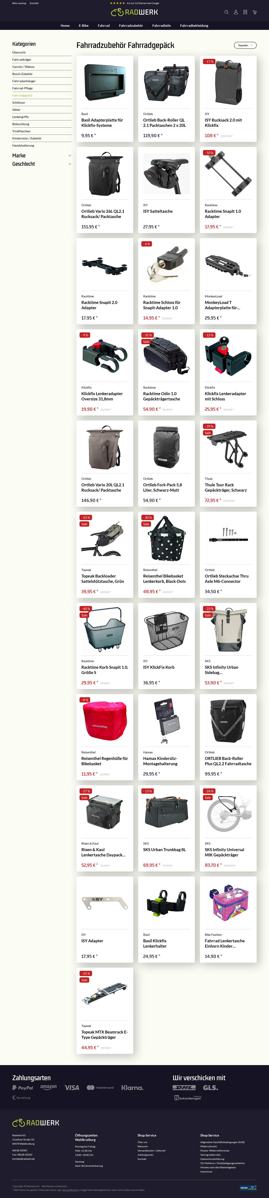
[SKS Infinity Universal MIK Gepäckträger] (228, 828)
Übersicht (19, 52)
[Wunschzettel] (245, 12)
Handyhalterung (23, 145)
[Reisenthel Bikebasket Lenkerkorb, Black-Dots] (166, 555)
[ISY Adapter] (104, 919)
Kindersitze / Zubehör (27, 138)
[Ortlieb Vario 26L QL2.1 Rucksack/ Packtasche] (104, 190)
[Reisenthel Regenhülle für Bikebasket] (104, 737)
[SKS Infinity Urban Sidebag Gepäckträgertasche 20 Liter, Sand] (228, 646)
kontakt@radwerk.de (23, 1158)
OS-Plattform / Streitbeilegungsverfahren (222, 1163)
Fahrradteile (161, 25)
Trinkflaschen (21, 131)
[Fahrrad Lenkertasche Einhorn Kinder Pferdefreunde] (228, 919)
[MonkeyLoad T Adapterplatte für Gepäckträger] (228, 281)
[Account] (236, 12)
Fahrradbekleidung (194, 25)
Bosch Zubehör (22, 74)
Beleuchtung (20, 124)
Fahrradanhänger (24, 81)
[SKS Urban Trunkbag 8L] (166, 828)
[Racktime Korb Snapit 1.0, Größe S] (104, 646)
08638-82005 (19, 1150)
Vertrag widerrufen (210, 1154)
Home (65, 25)
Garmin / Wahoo (23, 66)
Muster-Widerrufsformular (214, 1150)
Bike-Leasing (19, 3)
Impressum (206, 1171)
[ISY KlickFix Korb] (166, 646)
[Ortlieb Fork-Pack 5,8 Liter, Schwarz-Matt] (166, 463)
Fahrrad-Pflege (22, 88)
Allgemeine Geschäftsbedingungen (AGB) (222, 1142)
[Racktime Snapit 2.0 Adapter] (104, 281)
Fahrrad (104, 25)
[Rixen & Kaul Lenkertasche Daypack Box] (104, 828)
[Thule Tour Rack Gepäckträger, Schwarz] (228, 463)
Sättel (16, 109)
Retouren (143, 1146)
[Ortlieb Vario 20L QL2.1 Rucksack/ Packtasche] (104, 463)
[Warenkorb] (254, 12)
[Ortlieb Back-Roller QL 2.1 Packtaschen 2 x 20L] (166, 99)
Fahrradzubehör (131, 25)
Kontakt (34, 3)
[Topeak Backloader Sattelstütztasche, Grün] (104, 555)
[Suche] (226, 12)
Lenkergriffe (20, 117)
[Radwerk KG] (134, 12)
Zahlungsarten (145, 1154)
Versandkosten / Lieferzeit (152, 1150)
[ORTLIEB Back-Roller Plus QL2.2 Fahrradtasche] (228, 737)
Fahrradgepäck (22, 95)
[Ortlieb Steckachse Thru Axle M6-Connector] (228, 555)
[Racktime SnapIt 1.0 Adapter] (228, 190)
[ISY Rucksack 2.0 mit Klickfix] (228, 99)
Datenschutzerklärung (212, 1158)
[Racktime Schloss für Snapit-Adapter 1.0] (166, 281)
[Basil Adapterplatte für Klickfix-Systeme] (104, 99)
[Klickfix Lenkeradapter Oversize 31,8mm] (104, 372)
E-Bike (84, 25)
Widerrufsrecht (208, 1146)
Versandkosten (70, 1189)
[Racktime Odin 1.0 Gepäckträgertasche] (166, 372)
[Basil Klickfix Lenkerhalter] (166, 919)
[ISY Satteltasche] (166, 190)
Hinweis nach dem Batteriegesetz (218, 1167)
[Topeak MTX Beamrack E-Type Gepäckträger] (104, 1011)
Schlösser (18, 102)
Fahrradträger (21, 59)
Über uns (142, 1142)
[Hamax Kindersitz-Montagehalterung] (166, 737)
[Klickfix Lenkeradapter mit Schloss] (228, 372)
